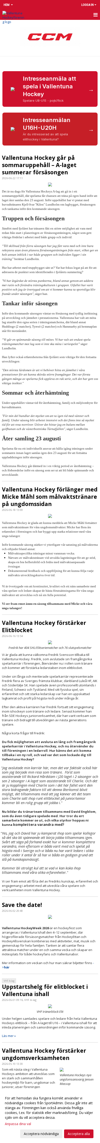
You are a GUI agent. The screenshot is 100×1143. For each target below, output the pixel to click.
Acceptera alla (79, 1133)
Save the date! (22, 905)
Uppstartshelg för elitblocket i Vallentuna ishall (45, 990)
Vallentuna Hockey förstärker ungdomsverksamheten (44, 1054)
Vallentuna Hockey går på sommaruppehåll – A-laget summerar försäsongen (39, 165)
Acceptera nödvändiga (41, 1133)
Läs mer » (9, 1036)
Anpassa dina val (18, 1124)
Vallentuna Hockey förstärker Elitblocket (44, 626)
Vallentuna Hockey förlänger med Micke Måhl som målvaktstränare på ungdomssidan (50, 496)
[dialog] (50, 1116)
